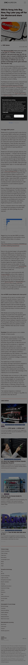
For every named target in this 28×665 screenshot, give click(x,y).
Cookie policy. (5, 112)
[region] (14, 109)
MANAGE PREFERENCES (8, 117)
